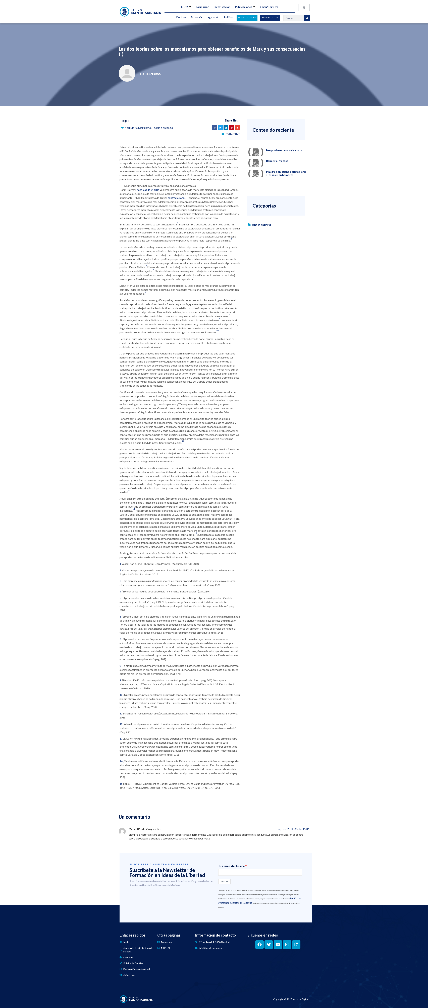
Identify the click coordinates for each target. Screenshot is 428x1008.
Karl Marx (131, 128)
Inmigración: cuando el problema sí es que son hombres (286, 173)
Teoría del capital (163, 128)
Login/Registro (269, 6)
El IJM (184, 6)
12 (121, 723)
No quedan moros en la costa (284, 150)
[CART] (303, 7)
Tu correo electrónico (231, 866)
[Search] (307, 18)
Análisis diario (261, 225)
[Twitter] (268, 944)
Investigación (222, 6)
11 (121, 713)
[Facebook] (259, 944)
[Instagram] (287, 944)
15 (121, 783)
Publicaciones (243, 6)
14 (121, 761)
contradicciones (177, 197)
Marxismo (144, 128)
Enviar (224, 881)
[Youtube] (278, 944)
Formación (202, 6)
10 (121, 694)
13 (121, 738)
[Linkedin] (296, 944)
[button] (214, 127)
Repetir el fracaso (277, 160)
